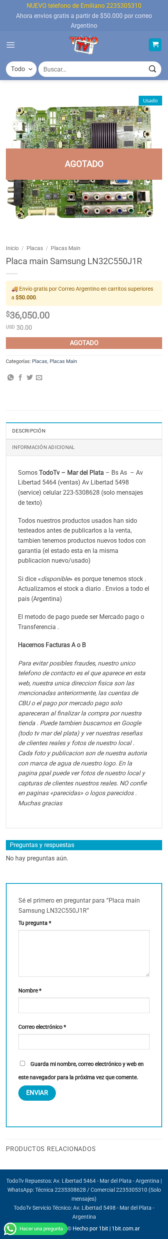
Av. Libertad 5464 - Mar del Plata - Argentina (106, 1181)
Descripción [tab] (28, 431)
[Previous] (6, 1168)
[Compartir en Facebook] (20, 377)
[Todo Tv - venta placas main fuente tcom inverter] (84, 45)
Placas (35, 248)
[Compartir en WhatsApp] (10, 377)
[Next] (161, 1168)
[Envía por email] (39, 377)
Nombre (29, 990)
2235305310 (131, 1190)
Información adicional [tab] (43, 447)
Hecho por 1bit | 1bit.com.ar (106, 1228)
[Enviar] (153, 69)
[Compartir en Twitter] (30, 377)
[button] (10, 44)
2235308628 (70, 1190)
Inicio (12, 248)
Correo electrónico (42, 1027)
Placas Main (65, 248)
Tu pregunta (34, 923)
